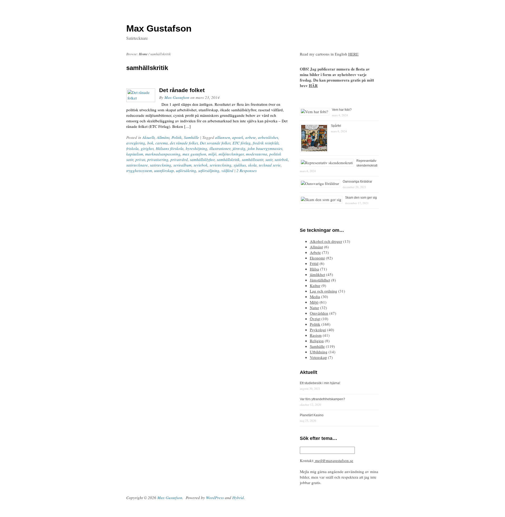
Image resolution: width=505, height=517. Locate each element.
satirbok (281, 159)
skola (252, 165)
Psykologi (318, 329)
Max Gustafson (176, 97)
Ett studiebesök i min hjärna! (320, 383)
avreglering (135, 142)
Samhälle (191, 137)
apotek (237, 137)
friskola (132, 148)
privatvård (179, 159)
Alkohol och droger (326, 241)
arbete (250, 137)
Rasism (316, 335)
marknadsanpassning (162, 154)
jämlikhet (317, 274)
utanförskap (164, 170)
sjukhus (240, 165)
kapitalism (134, 154)
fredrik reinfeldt (266, 142)
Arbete (315, 252)
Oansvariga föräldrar (357, 181)
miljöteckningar (231, 154)
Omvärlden (319, 313)
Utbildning (318, 351)
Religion (317, 340)
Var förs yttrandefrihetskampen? (322, 399)
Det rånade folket (182, 90)
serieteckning (220, 165)
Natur (314, 307)
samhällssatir (252, 159)
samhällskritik (228, 159)
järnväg (239, 148)
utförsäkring (186, 170)
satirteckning (160, 165)
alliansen (222, 137)
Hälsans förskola (170, 148)
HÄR (313, 85)
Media (315, 296)
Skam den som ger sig (361, 197)
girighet (147, 148)
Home (143, 54)
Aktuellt (148, 137)
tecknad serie (270, 165)
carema (161, 142)
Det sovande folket (215, 142)
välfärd (227, 170)
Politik (176, 137)
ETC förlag (242, 142)
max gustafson (194, 154)
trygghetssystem (139, 170)
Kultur (315, 285)
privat (140, 159)
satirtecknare (137, 165)
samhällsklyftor (202, 159)
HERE (353, 54)
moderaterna (256, 154)
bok (150, 142)
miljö (212, 154)
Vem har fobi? (342, 110)
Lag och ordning (323, 291)
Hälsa (314, 269)
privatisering (157, 159)
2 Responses (246, 170)
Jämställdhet (320, 280)
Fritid (314, 263)
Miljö (314, 302)
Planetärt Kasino (312, 415)
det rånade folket (184, 142)
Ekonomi (317, 257)
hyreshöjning (196, 148)
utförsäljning (208, 170)
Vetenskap (318, 357)
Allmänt (163, 137)
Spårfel (336, 126)
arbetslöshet (268, 137)
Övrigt (315, 318)
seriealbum (182, 165)
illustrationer (219, 148)
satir (268, 159)
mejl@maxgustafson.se (333, 460)
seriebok (201, 165)
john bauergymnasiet (265, 148)
